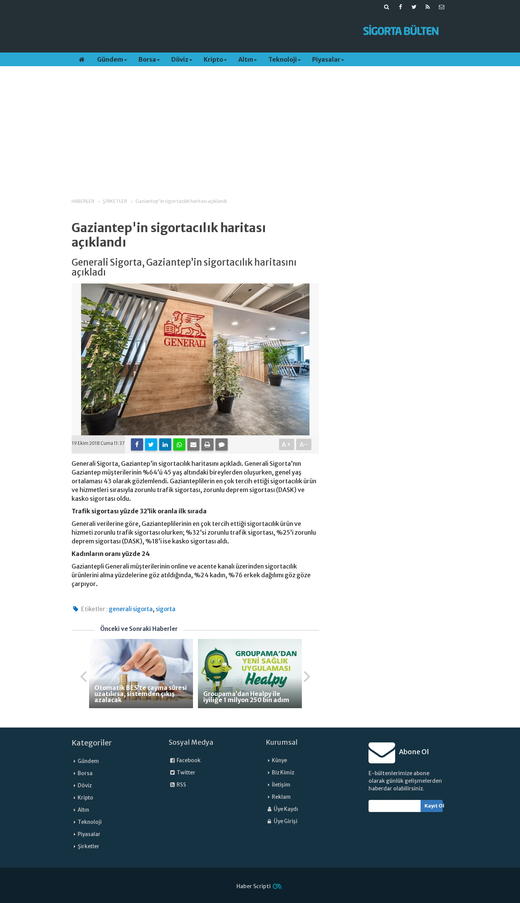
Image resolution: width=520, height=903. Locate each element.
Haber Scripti (253, 886)
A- (304, 444)
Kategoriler (92, 742)
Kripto (213, 59)
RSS (181, 785)
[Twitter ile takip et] (414, 7)
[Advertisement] (211, 31)
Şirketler (88, 846)
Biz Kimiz (283, 772)
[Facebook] (137, 444)
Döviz (179, 59)
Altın (245, 59)
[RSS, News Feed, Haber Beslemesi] (428, 7)
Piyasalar (326, 59)
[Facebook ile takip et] (400, 7)
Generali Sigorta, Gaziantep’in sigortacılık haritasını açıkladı (184, 268)
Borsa (147, 59)
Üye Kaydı (285, 809)
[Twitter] (151, 444)
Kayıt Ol (433, 806)
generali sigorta (131, 609)
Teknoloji (282, 59)
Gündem (110, 59)
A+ (287, 444)
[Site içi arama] (387, 7)
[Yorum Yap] (221, 444)
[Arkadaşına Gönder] (193, 444)
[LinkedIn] (165, 444)
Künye (279, 760)
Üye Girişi (285, 821)
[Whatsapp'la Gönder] (179, 444)
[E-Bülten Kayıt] (441, 7)
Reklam (281, 797)
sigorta (165, 609)
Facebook (188, 760)
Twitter (185, 772)
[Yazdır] (207, 444)
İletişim (281, 785)
